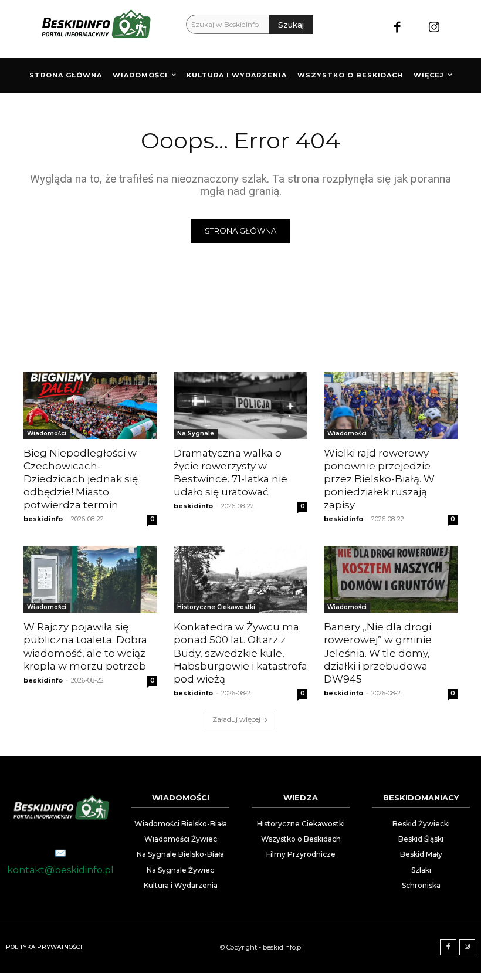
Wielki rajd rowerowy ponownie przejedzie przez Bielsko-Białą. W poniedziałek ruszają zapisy (379, 479)
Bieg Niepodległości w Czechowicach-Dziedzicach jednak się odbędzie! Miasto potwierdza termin (80, 479)
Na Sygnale (195, 433)
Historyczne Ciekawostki (216, 607)
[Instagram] (433, 28)
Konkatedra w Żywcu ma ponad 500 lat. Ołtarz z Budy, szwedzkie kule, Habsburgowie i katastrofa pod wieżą (240, 652)
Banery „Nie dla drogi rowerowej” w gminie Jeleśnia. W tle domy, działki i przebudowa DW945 (378, 652)
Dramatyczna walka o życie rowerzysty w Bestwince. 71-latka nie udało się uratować (230, 472)
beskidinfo (43, 519)
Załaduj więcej (236, 719)
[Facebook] (397, 28)
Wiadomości (46, 433)
